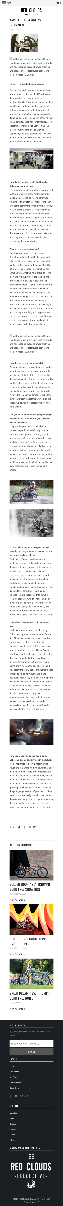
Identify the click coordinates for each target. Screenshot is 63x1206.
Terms (12, 1135)
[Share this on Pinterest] (29, 827)
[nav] (7, 3)
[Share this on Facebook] (24, 827)
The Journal (14, 1072)
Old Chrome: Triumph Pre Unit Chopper (28, 941)
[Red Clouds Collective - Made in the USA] (31, 12)
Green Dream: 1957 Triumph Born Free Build (30, 996)
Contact (13, 1129)
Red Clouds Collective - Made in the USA (34, 1199)
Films (12, 1066)
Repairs (13, 1124)
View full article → (19, 900)
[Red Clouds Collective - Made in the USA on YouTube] (16, 1096)
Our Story (13, 1077)
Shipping (13, 1113)
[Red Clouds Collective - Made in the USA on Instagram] (26, 1096)
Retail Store (14, 1088)
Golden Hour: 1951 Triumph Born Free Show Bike (30, 887)
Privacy (13, 1140)
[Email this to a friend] (34, 827)
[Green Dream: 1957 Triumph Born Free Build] (31, 974)
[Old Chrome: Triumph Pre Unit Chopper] (31, 919)
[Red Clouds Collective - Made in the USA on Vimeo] (21, 1096)
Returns (13, 1118)
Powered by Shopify (31, 1202)
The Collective (15, 1082)
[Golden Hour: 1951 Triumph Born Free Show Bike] (31, 865)
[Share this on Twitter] (18, 827)
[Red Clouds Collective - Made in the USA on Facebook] (11, 1096)
